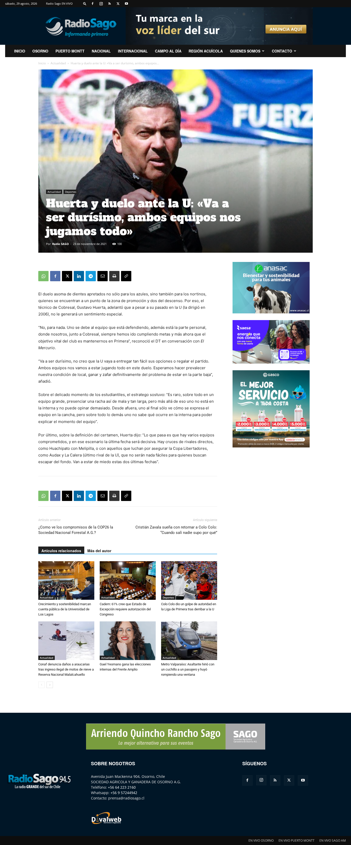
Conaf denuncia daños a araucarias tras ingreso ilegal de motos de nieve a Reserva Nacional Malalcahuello (66, 669)
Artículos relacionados (61, 550)
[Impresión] (114, 276)
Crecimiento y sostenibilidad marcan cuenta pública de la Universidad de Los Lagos (64, 609)
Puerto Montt (70, 51)
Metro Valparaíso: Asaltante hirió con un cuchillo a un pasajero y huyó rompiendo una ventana (187, 669)
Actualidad (58, 63)
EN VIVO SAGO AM (332, 840)
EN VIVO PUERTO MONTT (297, 840)
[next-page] (50, 685)
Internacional (133, 51)
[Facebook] (92, 3)
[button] (85, 3)
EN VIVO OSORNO (261, 840)
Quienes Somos (245, 51)
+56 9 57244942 (123, 792)
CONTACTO (282, 51)
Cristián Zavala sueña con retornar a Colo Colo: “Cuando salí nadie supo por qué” (176, 530)
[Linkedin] (79, 276)
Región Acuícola (206, 51)
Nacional (101, 51)
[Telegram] (91, 276)
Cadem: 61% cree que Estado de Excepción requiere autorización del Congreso (125, 609)
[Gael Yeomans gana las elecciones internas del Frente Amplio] (128, 640)
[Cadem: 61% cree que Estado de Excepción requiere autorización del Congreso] (128, 580)
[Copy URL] (126, 276)
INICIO (19, 51)
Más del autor (99, 550)
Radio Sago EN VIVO (59, 3)
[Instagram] (101, 3)
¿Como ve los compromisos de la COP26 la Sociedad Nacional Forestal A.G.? (75, 530)
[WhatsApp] (43, 276)
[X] (118, 3)
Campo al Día (168, 51)
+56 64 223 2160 (122, 787)
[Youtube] (126, 3)
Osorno (40, 51)
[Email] (102, 276)
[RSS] (109, 3)
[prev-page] (41, 685)
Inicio (42, 63)
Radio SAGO (60, 244)
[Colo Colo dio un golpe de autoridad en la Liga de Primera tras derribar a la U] (189, 580)
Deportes (70, 191)
